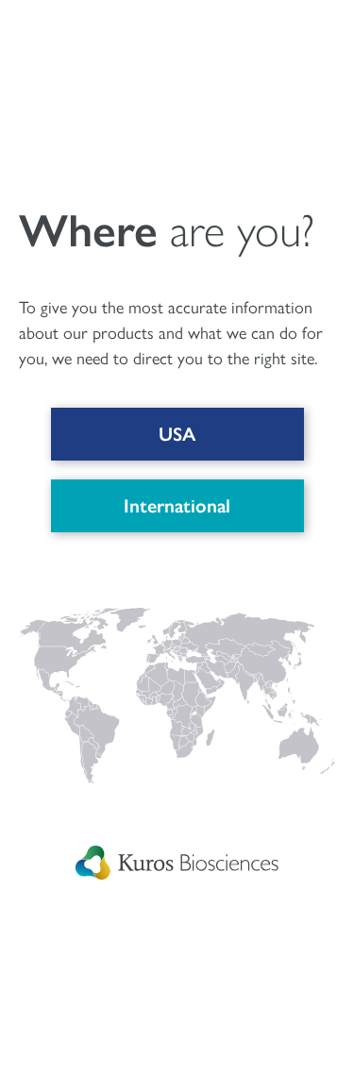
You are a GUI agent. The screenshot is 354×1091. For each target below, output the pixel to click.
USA (177, 434)
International (177, 506)
